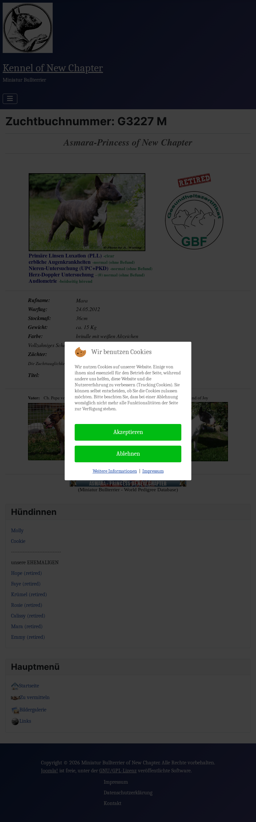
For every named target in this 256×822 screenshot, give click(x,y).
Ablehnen (128, 453)
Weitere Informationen (115, 471)
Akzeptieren (128, 432)
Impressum (153, 471)
